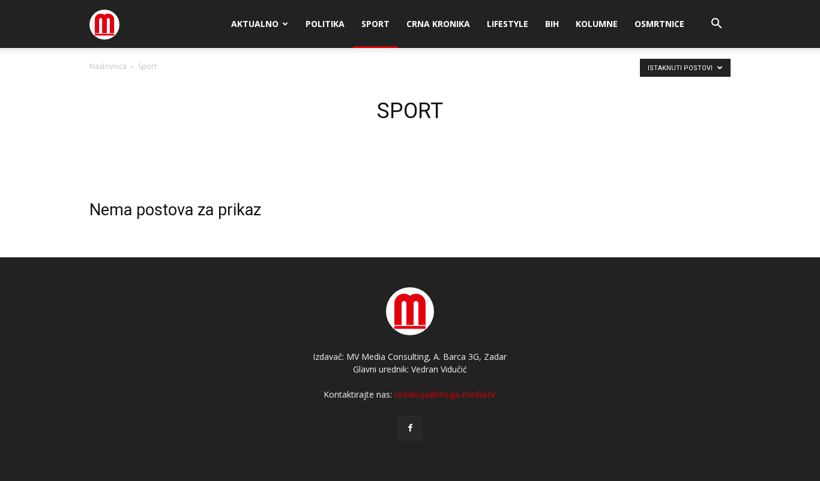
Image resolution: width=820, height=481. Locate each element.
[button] (716, 25)
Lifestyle (507, 23)
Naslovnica (108, 66)
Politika (325, 23)
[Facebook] (410, 428)
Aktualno (255, 23)
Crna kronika (438, 23)
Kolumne (597, 23)
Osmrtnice (659, 23)
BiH (552, 23)
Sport (375, 23)
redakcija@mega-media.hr (445, 394)
